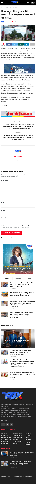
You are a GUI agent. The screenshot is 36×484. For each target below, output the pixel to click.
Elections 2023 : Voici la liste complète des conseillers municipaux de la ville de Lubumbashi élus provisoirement (22, 294)
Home (2, 8)
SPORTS (27, 444)
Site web (3, 218)
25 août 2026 (6, 346)
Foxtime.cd (10, 21)
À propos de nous (17, 476)
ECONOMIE (4, 443)
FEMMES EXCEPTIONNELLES (18, 440)
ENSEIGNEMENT (17, 435)
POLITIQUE (28, 435)
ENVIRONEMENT (18, 437)
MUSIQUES (28, 433)
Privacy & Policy (28, 476)
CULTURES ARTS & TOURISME (6, 440)
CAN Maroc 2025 (6, 437)
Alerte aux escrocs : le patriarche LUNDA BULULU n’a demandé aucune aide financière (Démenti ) (21, 284)
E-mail (3, 210)
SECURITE (28, 440)
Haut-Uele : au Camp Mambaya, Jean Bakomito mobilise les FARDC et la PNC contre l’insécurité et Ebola (21, 352)
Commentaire (5, 180)
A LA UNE (4, 433)
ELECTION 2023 (17, 433)
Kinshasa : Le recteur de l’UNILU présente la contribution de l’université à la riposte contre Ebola (16, 342)
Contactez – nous (5, 476)
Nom (3, 202)
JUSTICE (15, 443)
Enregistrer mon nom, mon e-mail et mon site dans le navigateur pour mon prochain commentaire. (18, 226)
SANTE (27, 437)
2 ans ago (17, 21)
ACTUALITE (8, 8)
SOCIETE (14, 8)
